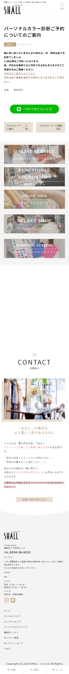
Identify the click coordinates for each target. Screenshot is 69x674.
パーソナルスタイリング (15, 626)
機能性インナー (11, 632)
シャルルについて (12, 616)
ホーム (7, 610)
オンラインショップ (13, 643)
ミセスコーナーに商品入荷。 (51, 127)
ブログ (7, 648)
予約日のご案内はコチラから (19, 73)
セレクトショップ (12, 621)
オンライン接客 (11, 637)
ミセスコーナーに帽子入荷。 (18, 127)
